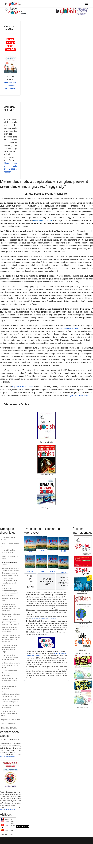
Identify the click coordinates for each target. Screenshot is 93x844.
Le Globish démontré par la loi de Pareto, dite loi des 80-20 (11, 665)
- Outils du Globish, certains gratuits (10, 545)
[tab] (30, 581)
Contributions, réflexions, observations (9, 564)
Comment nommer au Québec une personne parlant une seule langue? (10, 622)
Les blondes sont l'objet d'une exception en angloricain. (9, 673)
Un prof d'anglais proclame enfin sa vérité (10, 706)
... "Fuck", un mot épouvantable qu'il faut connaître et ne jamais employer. (9, 582)
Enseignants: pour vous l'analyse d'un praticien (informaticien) (9, 630)
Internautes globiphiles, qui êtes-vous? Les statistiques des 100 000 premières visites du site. (11, 638)
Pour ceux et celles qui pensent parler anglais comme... (9, 681)
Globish (30, 552)
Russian (63, 572)
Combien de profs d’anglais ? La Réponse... (11, 615)
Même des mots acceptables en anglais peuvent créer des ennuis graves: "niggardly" (10, 592)
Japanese (41, 550)
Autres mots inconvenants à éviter (11, 600)
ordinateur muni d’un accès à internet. (43, 619)
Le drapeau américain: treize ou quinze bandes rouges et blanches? (10, 657)
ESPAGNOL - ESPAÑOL (9, 728)
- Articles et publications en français (9, 557)
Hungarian (30, 571)
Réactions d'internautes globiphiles (9, 687)
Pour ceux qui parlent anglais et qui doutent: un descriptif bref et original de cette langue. (11, 607)
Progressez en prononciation (10, 720)
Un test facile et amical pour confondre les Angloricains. (11, 701)
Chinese (52, 551)
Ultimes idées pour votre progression (10, 85)
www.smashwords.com (7, 757)
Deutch (52, 571)
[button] (19, 564)
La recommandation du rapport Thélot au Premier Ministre (9, 713)
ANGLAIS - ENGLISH (8, 724)
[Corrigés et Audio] (46, 459)
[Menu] (86, 3)
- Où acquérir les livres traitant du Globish (8, 551)
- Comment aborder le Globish (8, 538)
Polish (42, 571)
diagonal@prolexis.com (77, 395)
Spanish (63, 551)
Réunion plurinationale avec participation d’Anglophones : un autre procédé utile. (11, 694)
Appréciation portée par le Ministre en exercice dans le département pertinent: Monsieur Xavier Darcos (11, 572)
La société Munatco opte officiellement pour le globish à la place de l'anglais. (10, 648)
